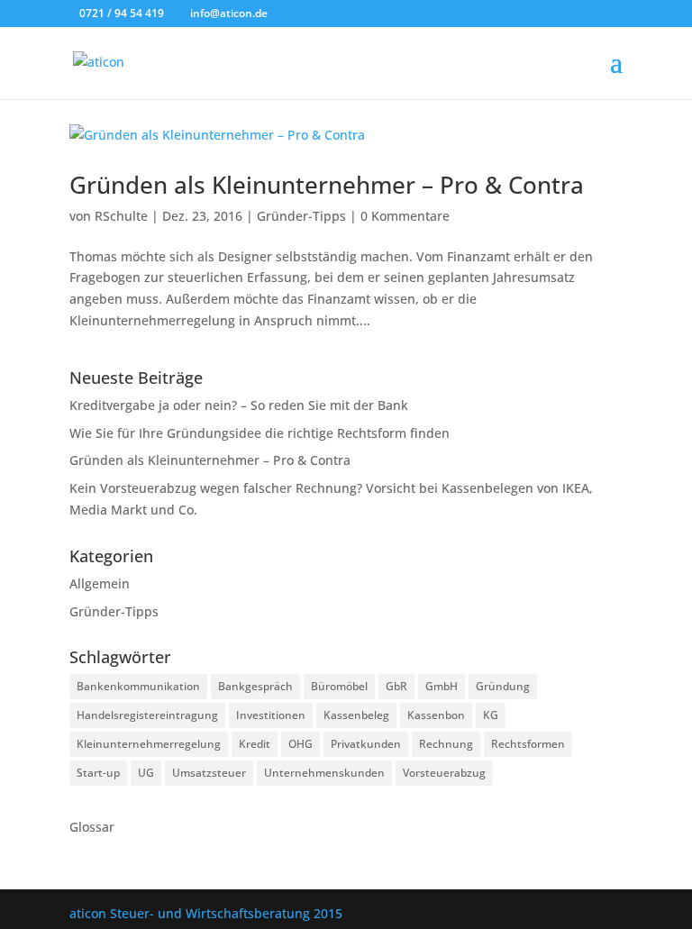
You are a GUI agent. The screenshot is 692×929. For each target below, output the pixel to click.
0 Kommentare (405, 215)
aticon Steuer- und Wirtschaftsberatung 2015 (205, 913)
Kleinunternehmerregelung (149, 743)
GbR (396, 686)
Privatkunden (366, 743)
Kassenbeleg (356, 715)
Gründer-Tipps (301, 215)
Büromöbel (339, 686)
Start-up (98, 772)
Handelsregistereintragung (147, 715)
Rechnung (446, 743)
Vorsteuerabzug (444, 772)
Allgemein (99, 583)
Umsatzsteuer (209, 772)
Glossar (91, 826)
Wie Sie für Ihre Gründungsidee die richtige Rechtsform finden (259, 433)
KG (490, 715)
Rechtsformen (528, 743)
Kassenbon (436, 715)
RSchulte (121, 215)
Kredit (254, 743)
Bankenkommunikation (138, 686)
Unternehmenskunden (324, 772)
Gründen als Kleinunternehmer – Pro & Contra (326, 184)
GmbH (441, 686)
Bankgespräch (255, 686)
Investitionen (270, 715)
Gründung (503, 686)
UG (146, 772)
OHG (300, 743)
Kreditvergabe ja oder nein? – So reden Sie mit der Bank (238, 405)
